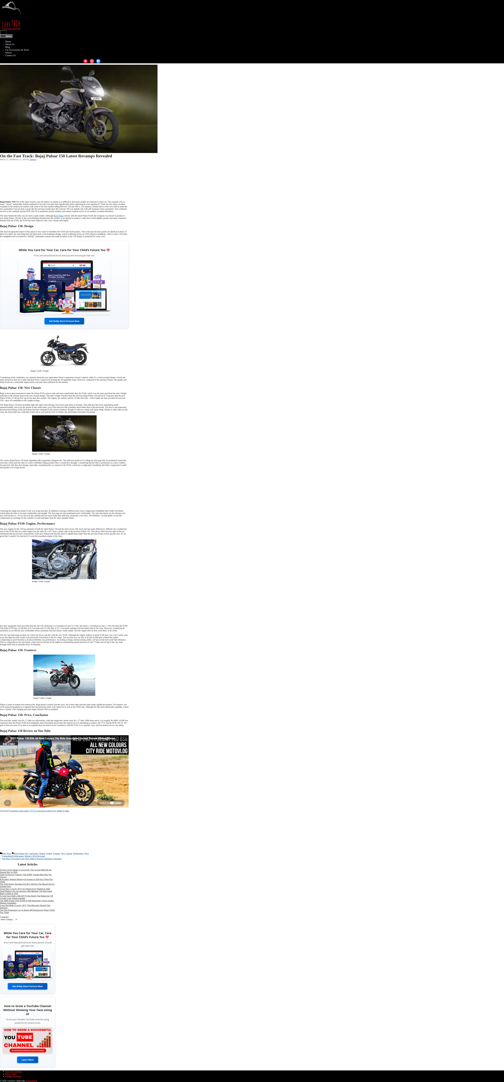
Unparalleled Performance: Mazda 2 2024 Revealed (23, 856)
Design (42, 853)
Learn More (28, 1059)
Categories (4, 917)
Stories (8, 52)
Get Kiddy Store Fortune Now (64, 321)
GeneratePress (31, 1081)
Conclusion (33, 853)
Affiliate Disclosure (13, 1076)
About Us (9, 44)
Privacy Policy (11, 1074)
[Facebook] (98, 61)
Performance (78, 853)
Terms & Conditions (13, 1071)
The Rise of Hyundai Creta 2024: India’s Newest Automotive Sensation (31, 859)
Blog (7, 47)
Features (56, 853)
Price (87, 853)
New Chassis (66, 853)
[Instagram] (92, 61)
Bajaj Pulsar (59, 216)
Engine (49, 853)
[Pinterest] (85, 61)
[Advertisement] (64, 180)
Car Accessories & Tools (17, 50)
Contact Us (10, 55)
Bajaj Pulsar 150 (21, 853)
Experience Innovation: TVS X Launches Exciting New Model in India (39, 811)
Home (8, 41)
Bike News (6, 853)
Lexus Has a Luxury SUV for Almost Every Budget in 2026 (25, 889)
